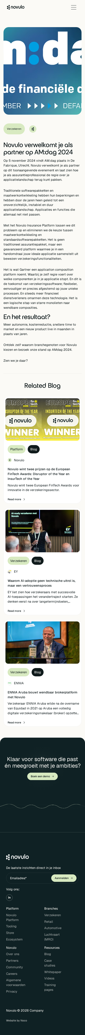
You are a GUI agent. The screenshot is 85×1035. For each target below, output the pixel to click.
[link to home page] (15, 7)
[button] (73, 7)
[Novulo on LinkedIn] (9, 897)
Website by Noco (16, 1020)
